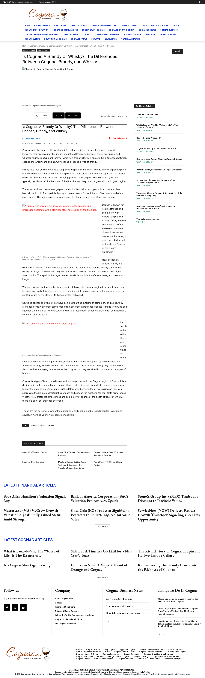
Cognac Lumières (147, 30)
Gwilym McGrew (32, 138)
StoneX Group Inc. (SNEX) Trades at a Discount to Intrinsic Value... (168, 498)
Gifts (176, 25)
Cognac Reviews (79, 39)
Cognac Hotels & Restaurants (160, 34)
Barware (95, 39)
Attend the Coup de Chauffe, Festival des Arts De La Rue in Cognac (178, 600)
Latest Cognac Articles (28, 540)
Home (27, 25)
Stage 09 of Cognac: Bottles (34, 452)
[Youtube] (23, 607)
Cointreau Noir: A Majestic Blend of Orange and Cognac (99, 567)
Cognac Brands (42, 25)
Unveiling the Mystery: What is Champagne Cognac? (159, 170)
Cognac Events (32, 39)
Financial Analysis (130, 39)
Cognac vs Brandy (71, 34)
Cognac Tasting (132, 34)
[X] (15, 607)
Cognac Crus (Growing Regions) (40, 34)
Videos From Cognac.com (148, 219)
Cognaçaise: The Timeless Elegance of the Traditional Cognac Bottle (155, 181)
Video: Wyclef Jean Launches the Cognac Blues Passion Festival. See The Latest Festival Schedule (178, 611)
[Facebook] (7, 607)
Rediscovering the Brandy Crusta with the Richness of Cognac (168, 567)
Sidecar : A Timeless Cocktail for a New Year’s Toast (101, 553)
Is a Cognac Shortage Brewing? (28, 565)
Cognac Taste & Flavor (36, 30)
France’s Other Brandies (33, 462)
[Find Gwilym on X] (109, 138)
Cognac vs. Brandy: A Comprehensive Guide (156, 148)
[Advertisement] (158, 78)
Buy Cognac (60, 25)
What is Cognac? (130, 25)
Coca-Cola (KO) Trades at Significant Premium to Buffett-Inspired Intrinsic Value (100, 515)
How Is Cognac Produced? (148, 138)
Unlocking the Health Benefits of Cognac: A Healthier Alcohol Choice (155, 207)
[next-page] (113, 621)
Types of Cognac (79, 25)
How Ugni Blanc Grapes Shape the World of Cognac (159, 159)
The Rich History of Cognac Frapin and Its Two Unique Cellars (169, 553)
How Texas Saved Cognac (119, 598)
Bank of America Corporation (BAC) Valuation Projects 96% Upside (99, 498)
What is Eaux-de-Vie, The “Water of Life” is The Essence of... (31, 553)
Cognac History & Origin (121, 30)
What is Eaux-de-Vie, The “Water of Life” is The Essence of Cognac (157, 126)
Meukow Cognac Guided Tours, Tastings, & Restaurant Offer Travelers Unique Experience (72, 465)
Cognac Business (169, 30)
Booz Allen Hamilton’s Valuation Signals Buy (35, 498)
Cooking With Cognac (93, 30)
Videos (88, 34)
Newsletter (110, 39)
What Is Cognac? (47, 425)
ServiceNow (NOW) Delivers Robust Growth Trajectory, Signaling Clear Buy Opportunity (169, 515)
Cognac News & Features (104, 25)
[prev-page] (108, 621)
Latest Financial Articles (30, 485)
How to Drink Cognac (55, 39)
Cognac (34, 425)
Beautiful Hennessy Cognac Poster (123, 613)
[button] (199, 2)
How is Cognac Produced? (156, 25)
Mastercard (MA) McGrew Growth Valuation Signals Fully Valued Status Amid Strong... (33, 515)
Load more (101, 526)
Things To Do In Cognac (108, 34)
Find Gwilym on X (120, 138)
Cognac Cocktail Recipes (65, 30)
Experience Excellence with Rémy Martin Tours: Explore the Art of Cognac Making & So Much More (179, 623)
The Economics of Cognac (119, 606)
